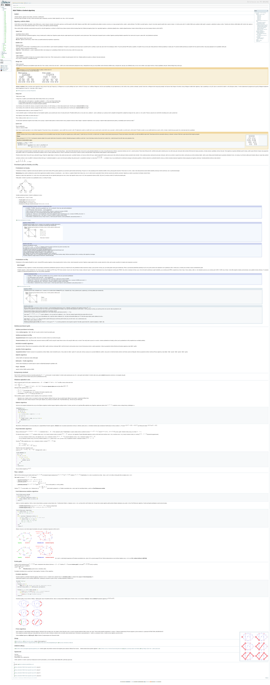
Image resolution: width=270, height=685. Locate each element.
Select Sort (259, 15)
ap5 (5, 16)
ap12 (5, 26)
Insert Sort (259, 17)
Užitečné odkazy (259, 40)
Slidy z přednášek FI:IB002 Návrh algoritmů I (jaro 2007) (25, 667)
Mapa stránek (4, 65)
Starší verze (28, 3)
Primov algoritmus (260, 38)
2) (88, 107)
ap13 (5, 27)
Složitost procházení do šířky (262, 25)
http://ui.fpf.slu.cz (19, 641)
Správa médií (4, 66)
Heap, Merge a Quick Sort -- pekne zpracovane (150, 648)
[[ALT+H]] (5, 3)
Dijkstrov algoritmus (260, 32)
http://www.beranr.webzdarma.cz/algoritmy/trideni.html (27, 642)
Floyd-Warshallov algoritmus (261, 33)
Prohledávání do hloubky (261, 22)
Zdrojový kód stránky (18, 3)
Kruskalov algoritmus (260, 37)
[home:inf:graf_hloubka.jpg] (43, 240)
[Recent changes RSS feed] (152, 681)
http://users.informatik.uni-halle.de (66, 642)
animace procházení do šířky (24, 286)
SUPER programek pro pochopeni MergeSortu (26, 90)
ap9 (5, 22)
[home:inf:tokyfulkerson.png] (35, 558)
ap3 (5, 14)
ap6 (5, 18)
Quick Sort (259, 19)
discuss (4, 45)
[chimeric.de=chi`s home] (129, 681)
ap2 (5, 12)
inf (3, 46)
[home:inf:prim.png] (254, 660)
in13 (5, 35)
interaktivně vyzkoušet (32, 117)
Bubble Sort (259, 16)
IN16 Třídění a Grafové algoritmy (260, 12)
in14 (5, 37)
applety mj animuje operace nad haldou (131, 648)
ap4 (5, 15)
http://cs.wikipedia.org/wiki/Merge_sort (26, 664)
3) (42, 110)
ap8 (5, 20)
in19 (5, 42)
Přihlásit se (4, 70)
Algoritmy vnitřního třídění (260, 14)
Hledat (1, 62)
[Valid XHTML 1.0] (158, 681)
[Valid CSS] (135, 681)
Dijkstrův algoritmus (260, 28)
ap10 (5, 23)
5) (134, 120)
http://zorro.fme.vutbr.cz (29, 641)
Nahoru (266, 677)
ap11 (5, 24)
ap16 (5, 31)
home (3, 55)
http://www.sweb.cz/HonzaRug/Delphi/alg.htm (48, 642)
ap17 (5, 33)
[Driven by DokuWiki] (140, 681)
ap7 (5, 19)
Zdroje (257, 39)
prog (4, 49)
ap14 (5, 28)
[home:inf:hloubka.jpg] (26, 193)
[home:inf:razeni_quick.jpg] (253, 145)
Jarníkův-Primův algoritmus (261, 27)
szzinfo (4, 50)
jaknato (4, 47)
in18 (5, 41)
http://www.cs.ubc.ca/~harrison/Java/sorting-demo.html (111, 648)
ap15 (5, 30)
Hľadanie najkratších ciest (260, 31)
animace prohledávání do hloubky (24, 220)
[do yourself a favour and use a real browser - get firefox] (146, 681)
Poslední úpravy (5, 68)
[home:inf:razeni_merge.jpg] (38, 83)
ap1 (5, 11)
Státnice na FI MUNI (258, 2)
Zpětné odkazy (5, 69)
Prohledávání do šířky (260, 23)
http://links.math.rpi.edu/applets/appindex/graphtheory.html (28, 648)
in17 (5, 39)
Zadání (257, 13)
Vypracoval (258, 41)
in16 (5, 38)
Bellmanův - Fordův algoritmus (262, 29)
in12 (5, 34)
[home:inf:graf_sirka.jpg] (42, 303)
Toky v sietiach (258, 34)
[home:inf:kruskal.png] (30, 626)
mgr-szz (3, 57)
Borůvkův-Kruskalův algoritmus (262, 26)
